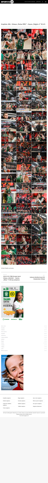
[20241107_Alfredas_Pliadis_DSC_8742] (24, 95)
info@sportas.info (28, 414)
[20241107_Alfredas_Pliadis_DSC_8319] (8, 188)
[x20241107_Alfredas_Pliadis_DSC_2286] (24, 54)
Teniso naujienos (6, 407)
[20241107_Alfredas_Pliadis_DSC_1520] (24, 260)
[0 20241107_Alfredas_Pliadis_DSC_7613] (8, 198)
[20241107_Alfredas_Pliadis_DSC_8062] (39, 147)
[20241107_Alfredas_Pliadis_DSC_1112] (8, 249)
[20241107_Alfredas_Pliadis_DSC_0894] (39, 239)
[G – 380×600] (12, 320)
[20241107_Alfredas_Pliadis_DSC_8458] (39, 75)
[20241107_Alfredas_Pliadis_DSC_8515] (24, 85)
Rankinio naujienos (21, 403)
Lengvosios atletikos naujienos (7, 404)
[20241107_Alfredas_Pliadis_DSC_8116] (24, 157)
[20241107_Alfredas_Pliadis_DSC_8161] (24, 167)
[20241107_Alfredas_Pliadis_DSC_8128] (8, 167)
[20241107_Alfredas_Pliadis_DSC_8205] (8, 177)
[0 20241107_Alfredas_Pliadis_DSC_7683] (24, 208)
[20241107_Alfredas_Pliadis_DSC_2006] (39, 136)
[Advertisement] (24, 12)
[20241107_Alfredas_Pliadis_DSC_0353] (39, 229)
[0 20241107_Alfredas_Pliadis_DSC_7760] (8, 219)
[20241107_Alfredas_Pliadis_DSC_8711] (8, 95)
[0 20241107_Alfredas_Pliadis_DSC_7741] (39, 208)
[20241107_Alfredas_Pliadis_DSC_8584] (39, 85)
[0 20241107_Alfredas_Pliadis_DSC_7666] (8, 208)
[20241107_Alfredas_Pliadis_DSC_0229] (39, 219)
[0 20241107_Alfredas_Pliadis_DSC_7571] (39, 188)
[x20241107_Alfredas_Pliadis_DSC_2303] (39, 54)
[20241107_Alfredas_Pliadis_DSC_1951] (8, 136)
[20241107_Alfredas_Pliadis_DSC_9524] (24, 116)
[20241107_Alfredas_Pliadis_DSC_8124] (39, 157)
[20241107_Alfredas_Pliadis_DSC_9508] (8, 116)
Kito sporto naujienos (37, 403)
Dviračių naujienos (21, 400)
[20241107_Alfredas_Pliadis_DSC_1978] (24, 136)
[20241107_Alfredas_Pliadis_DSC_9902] (16, 39)
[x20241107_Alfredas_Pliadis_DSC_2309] (8, 65)
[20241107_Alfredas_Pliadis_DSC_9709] (8, 126)
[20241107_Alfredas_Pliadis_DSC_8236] (24, 177)
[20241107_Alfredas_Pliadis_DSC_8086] (8, 157)
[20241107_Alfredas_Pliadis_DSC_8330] (24, 188)
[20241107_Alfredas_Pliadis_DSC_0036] (24, 219)
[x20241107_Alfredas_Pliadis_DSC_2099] (39, 44)
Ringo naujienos (21, 398)
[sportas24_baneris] (12, 389)
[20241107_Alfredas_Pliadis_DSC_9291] (39, 106)
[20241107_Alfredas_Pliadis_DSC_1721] (39, 260)
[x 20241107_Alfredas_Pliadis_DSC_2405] (39, 126)
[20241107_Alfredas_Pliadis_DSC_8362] (39, 65)
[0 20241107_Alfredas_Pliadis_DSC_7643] (39, 198)
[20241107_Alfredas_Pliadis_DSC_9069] (24, 106)
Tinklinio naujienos (21, 406)
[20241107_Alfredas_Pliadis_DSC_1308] (8, 260)
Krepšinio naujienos (7, 398)
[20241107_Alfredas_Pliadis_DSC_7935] (24, 147)
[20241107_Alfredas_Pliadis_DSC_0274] (8, 229)
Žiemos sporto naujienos (38, 400)
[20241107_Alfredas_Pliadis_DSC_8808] (39, 95)
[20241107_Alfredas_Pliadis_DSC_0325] (24, 229)
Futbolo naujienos (6, 400)
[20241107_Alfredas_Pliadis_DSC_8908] (8, 106)
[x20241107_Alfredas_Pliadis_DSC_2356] (24, 65)
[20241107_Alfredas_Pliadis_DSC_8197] (39, 167)
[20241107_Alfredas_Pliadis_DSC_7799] (8, 147)
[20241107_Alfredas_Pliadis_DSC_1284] (39, 249)
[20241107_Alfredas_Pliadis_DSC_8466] (8, 85)
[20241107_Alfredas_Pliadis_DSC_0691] (24, 239)
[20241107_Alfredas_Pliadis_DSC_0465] (8, 239)
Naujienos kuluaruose (37, 406)
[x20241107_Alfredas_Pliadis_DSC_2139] (8, 54)
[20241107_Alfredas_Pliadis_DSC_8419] (24, 75)
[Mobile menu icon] (45, 2)
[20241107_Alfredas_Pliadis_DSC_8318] (39, 177)
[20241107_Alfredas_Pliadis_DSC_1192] (24, 249)
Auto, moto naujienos (37, 398)
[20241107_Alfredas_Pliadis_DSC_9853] (24, 126)
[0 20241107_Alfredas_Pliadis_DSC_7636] (24, 198)
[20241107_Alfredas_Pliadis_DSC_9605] (39, 116)
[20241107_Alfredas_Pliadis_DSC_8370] (8, 75)
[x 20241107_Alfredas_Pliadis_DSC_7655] (39, 34)
